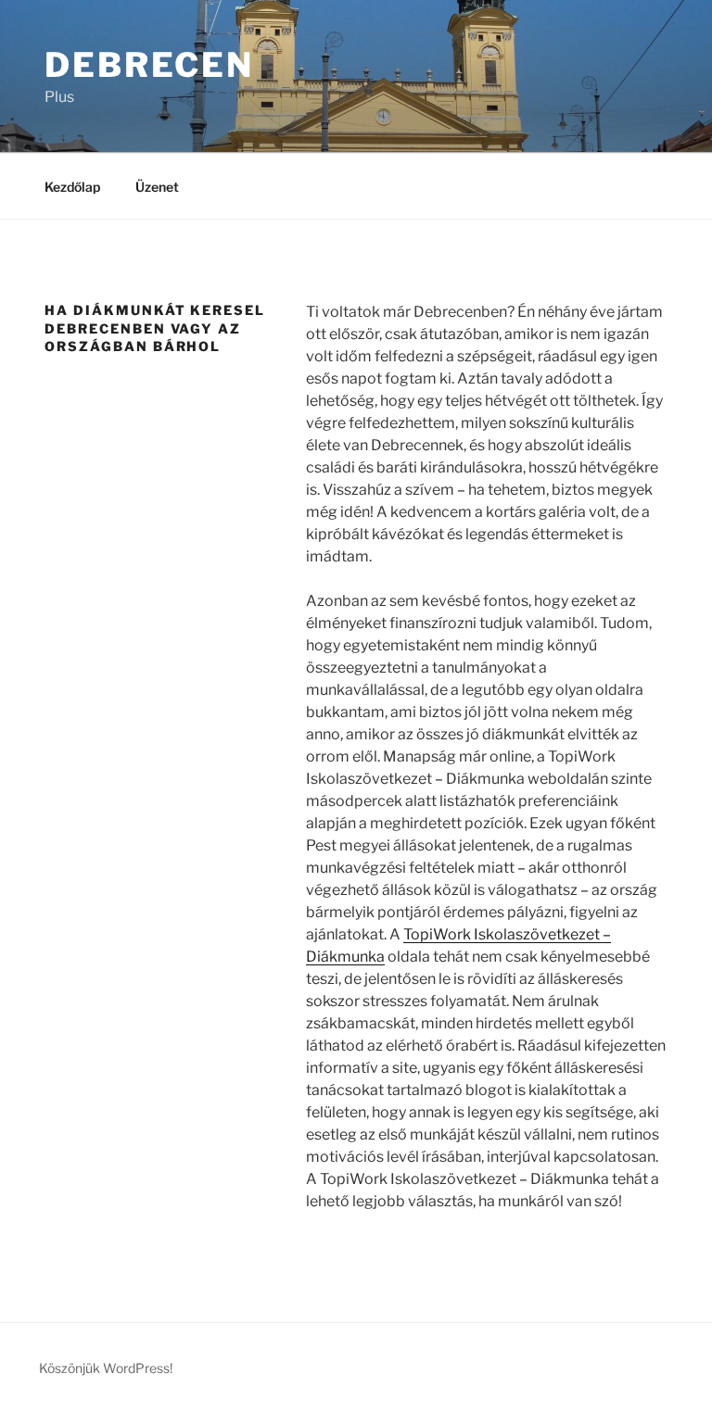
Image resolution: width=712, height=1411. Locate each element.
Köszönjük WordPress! (105, 1368)
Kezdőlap (72, 187)
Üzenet (157, 187)
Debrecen (149, 64)
